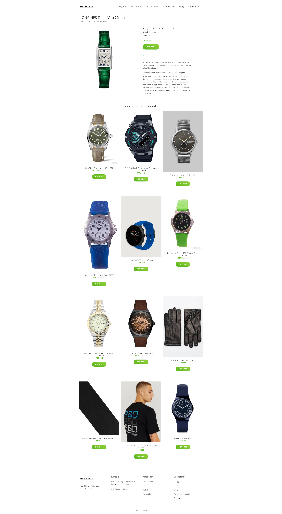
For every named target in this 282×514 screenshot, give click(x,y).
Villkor (176, 490)
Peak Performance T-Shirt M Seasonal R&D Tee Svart (141, 446)
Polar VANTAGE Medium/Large (141, 260)
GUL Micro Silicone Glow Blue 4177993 (99, 275)
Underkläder (168, 6)
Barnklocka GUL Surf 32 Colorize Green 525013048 (183, 254)
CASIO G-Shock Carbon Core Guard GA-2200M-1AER (141, 169)
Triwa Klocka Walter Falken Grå (183, 175)
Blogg (181, 6)
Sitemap (177, 498)
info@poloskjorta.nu (119, 489)
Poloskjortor (136, 6)
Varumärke (157, 29)
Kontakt (177, 486)
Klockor (176, 29)
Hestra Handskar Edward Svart (183, 360)
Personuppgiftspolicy (182, 494)
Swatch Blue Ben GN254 (182, 438)
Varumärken (194, 6)
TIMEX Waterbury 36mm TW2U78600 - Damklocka (99, 354)
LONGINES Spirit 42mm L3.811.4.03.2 (99, 168)
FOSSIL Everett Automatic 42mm (141, 353)
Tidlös (182, 29)
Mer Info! (151, 47)
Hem (81, 22)
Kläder (145, 486)
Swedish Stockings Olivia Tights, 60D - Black (99, 438)
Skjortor (123, 6)
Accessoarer (152, 6)
